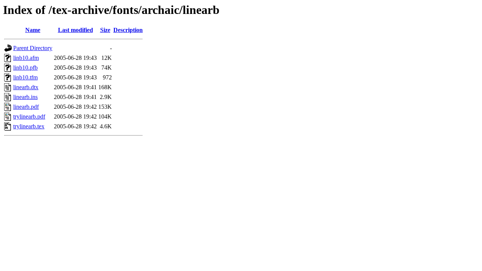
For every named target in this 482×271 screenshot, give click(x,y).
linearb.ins (25, 97)
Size (105, 30)
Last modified (75, 30)
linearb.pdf (26, 107)
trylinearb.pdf (29, 116)
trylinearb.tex (28, 126)
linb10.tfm (25, 77)
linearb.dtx (25, 87)
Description (128, 30)
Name (32, 30)
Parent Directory (32, 48)
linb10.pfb (25, 67)
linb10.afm (26, 58)
